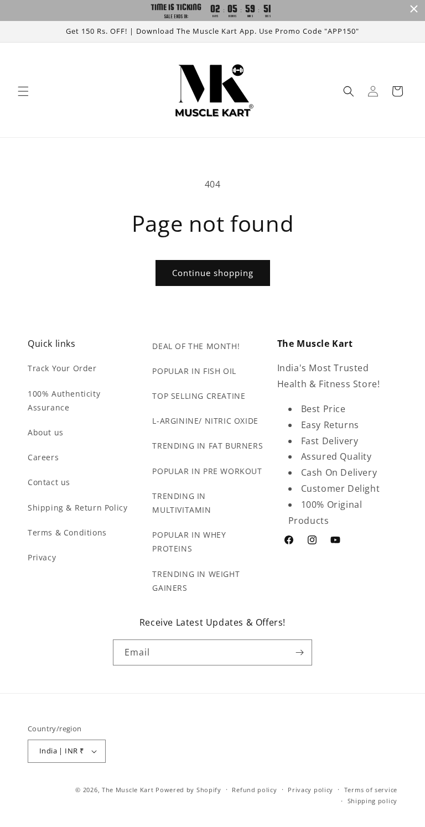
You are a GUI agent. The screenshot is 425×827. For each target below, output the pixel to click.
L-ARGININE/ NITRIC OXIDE (205, 420)
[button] (23, 91)
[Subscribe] (299, 652)
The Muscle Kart (128, 790)
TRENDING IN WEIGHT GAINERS (196, 581)
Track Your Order (62, 368)
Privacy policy (310, 790)
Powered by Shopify (188, 790)
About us (46, 432)
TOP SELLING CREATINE (198, 396)
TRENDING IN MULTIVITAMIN (181, 503)
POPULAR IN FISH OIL (194, 371)
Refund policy (254, 790)
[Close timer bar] (414, 8)
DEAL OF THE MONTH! (196, 346)
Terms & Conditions (67, 532)
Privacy (42, 557)
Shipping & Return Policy (77, 507)
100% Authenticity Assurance (64, 400)
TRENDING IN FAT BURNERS (207, 445)
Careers (43, 457)
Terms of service (370, 790)
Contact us (49, 482)
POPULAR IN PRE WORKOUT (207, 471)
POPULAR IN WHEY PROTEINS (189, 541)
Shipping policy (373, 801)
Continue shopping (212, 272)
